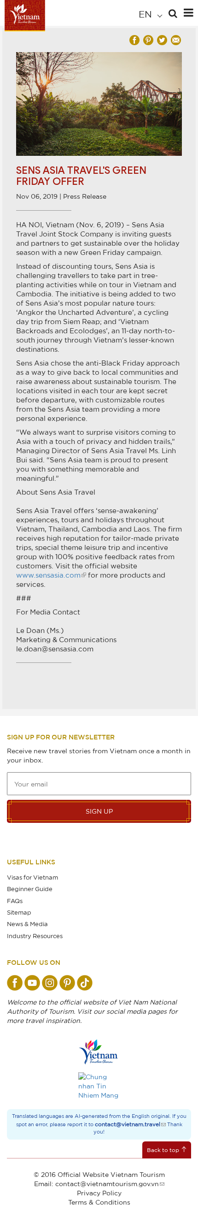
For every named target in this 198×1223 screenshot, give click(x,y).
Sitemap (19, 912)
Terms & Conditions (99, 1202)
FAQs (15, 901)
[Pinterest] (67, 983)
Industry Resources (35, 936)
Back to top (163, 1150)
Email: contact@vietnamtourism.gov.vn (96, 1183)
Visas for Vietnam (32, 877)
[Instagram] (50, 983)
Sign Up (99, 811)
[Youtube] (32, 983)
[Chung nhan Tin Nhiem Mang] (99, 1086)
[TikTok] (85, 983)
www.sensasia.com (48, 575)
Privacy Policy (99, 1192)
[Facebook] (15, 983)
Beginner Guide (29, 889)
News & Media (27, 924)
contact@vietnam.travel (127, 1124)
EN (146, 14)
